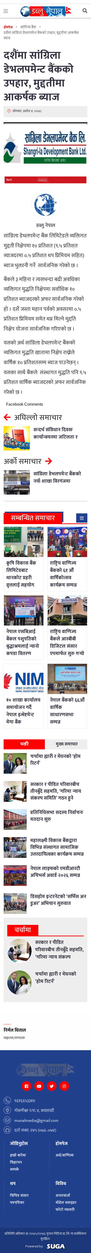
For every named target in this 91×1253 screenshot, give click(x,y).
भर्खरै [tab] (24, 744)
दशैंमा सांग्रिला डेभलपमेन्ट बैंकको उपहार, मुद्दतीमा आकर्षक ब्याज (39, 76)
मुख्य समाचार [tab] (67, 744)
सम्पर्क (14, 1169)
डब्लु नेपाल (45, 225)
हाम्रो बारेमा (18, 1155)
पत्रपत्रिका (17, 1202)
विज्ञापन (16, 1162)
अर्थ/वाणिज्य (65, 1155)
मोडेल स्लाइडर (66, 1202)
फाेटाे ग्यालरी (65, 1209)
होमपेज (8, 27)
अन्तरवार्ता (63, 1195)
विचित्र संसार (19, 1195)
